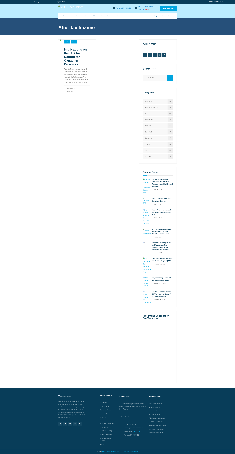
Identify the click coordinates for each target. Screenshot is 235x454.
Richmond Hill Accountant (157, 425)
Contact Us (141, 16)
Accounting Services (151, 107)
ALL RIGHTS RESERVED (129, 452)
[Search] (170, 78)
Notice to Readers (106, 434)
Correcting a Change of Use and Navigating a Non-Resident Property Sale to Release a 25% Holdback (161, 246)
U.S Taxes (148, 156)
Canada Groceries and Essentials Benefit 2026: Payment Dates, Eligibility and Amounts (162, 183)
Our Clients (93, 16)
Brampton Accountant (156, 411)
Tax (74, 42)
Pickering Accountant (156, 422)
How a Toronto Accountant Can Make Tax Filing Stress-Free (161, 212)
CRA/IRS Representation (105, 418)
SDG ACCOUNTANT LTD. (111, 452)
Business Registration (107, 423)
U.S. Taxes (103, 413)
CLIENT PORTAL (168, 8)
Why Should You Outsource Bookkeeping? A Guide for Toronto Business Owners (161, 231)
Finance (147, 144)
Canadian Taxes (105, 410)
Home (64, 16)
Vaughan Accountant (156, 433)
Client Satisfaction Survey (106, 439)
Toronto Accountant (155, 403)
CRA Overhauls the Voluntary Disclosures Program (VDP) (162, 260)
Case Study (148, 132)
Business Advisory (106, 431)
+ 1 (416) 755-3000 (59, 2)
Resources (110, 16)
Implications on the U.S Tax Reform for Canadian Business (75, 57)
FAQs (168, 16)
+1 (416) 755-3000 (130, 424)
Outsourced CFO (105, 427)
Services (78, 16)
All (67, 42)
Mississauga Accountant (157, 418)
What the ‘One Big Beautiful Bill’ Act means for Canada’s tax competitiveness (161, 294)
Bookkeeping (149, 119)
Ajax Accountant (154, 414)
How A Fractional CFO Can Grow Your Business (161, 200)
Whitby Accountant (155, 407)
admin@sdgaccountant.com (40, 2)
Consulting (148, 138)
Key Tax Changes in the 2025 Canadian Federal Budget (162, 279)
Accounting (148, 101)
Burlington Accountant (156, 429)
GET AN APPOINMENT (216, 2)
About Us (126, 16)
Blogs (155, 16)
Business (148, 126)
